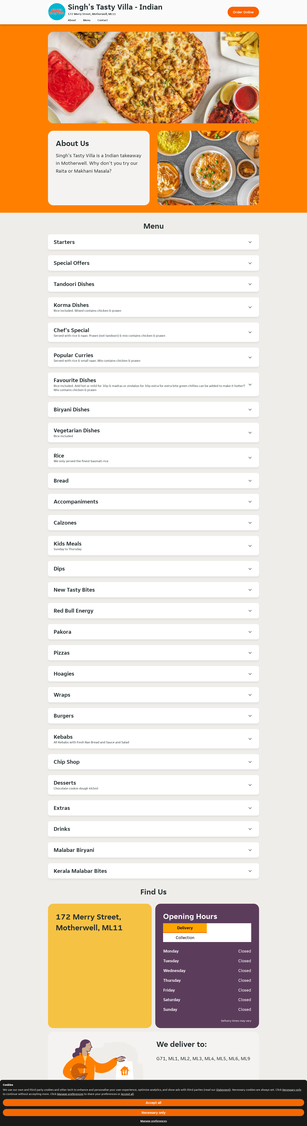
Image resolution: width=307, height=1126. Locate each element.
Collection (185, 937)
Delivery (185, 927)
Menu (86, 20)
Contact (103, 20)
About (72, 20)
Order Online (243, 12)
